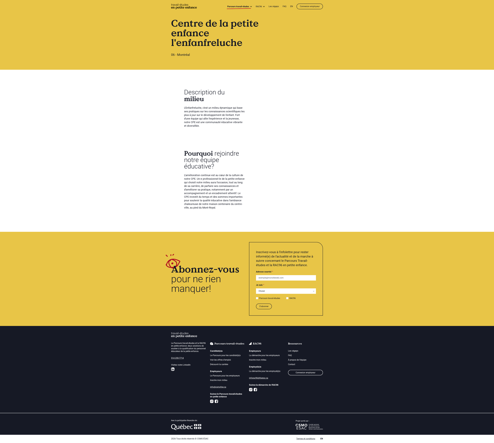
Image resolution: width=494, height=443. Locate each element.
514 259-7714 (177, 358)
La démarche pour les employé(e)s (264, 371)
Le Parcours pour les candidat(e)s (225, 355)
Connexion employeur (310, 6)
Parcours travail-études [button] (238, 6)
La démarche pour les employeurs (264, 355)
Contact (291, 364)
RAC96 (292, 298)
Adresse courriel (263, 272)
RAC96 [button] (259, 6)
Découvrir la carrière (219, 364)
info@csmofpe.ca (218, 387)
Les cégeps (274, 6)
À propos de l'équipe (297, 360)
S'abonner (263, 306)
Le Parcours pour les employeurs (225, 375)
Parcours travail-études (269, 298)
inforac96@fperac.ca (258, 378)
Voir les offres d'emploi (220, 360)
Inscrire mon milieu (218, 380)
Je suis (259, 285)
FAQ (284, 6)
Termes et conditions (305, 438)
